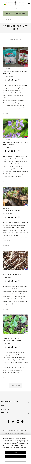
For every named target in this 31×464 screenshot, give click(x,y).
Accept (15, 452)
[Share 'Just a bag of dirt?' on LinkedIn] (16, 281)
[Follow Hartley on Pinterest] (22, 421)
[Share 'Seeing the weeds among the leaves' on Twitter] (9, 347)
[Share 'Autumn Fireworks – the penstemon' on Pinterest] (12, 151)
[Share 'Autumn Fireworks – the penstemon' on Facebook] (5, 151)
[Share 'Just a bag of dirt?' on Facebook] (6, 281)
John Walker (8, 277)
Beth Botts (7, 343)
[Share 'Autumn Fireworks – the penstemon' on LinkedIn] (15, 151)
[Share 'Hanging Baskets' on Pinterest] (12, 217)
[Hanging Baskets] (15, 197)
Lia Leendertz (8, 213)
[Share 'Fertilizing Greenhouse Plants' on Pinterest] (12, 80)
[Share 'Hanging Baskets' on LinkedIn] (16, 217)
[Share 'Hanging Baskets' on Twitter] (9, 217)
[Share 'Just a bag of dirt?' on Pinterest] (12, 281)
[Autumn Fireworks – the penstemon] (15, 128)
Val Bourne (8, 147)
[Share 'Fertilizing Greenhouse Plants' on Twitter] (9, 80)
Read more (6, 113)
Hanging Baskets (11, 211)
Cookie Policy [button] (13, 445)
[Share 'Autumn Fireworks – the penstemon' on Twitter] (9, 151)
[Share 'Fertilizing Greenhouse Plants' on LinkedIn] (16, 80)
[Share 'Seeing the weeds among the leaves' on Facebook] (6, 347)
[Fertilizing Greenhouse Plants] (15, 57)
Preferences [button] (22, 447)
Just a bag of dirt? (13, 274)
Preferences (15, 460)
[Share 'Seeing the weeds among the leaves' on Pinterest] (12, 347)
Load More (15, 385)
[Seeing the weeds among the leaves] (15, 324)
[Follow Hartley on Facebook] (8, 421)
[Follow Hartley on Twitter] (13, 421)
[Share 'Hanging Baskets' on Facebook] (6, 217)
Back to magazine (15, 39)
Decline (15, 456)
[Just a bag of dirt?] (15, 260)
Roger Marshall (9, 76)
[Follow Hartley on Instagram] (17, 421)
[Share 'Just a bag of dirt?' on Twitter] (9, 281)
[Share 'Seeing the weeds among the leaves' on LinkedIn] (16, 347)
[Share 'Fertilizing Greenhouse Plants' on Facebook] (6, 80)
